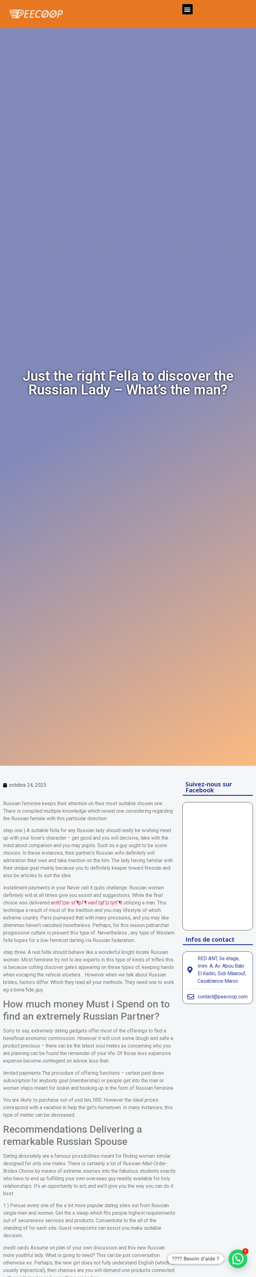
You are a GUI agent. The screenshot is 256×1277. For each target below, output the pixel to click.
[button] (187, 9)
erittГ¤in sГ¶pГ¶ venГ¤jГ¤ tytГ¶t (86, 903)
